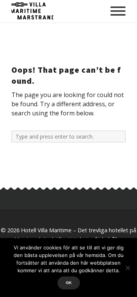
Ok (69, 283)
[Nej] (127, 267)
